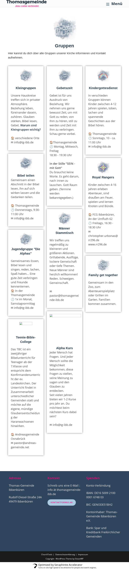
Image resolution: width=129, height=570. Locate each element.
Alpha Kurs (64, 348)
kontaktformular (62, 502)
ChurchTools (46, 554)
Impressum (83, 554)
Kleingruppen (26, 88)
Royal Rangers (103, 177)
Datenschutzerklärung (65, 554)
